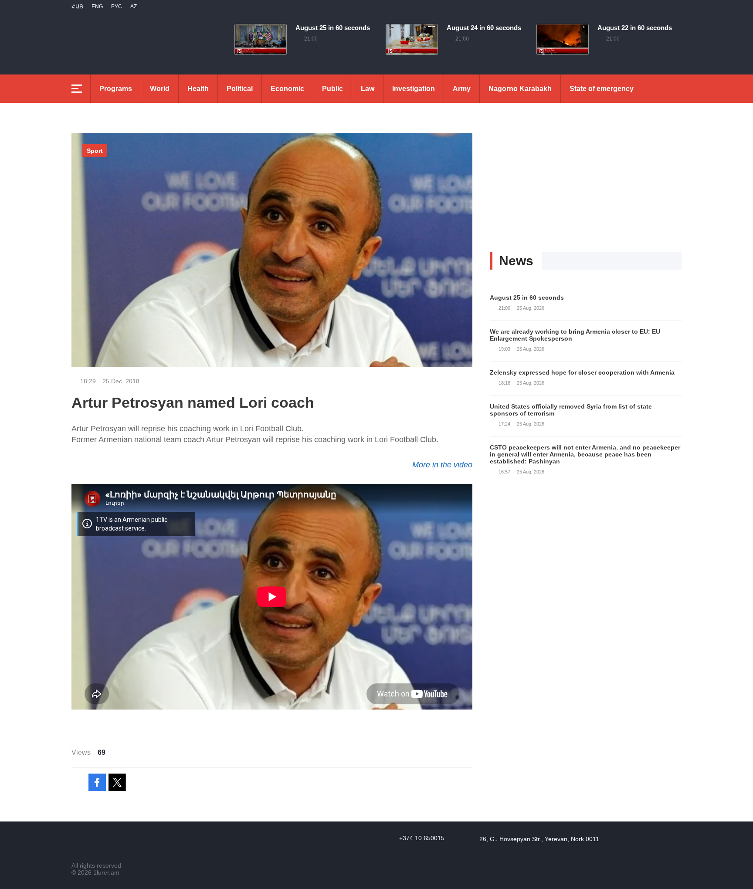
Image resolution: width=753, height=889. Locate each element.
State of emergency (602, 88)
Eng (97, 6)
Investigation (413, 88)
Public (332, 88)
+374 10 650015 (421, 838)
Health (198, 88)
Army (462, 88)
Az (133, 6)
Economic (287, 88)
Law (367, 88)
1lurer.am (106, 872)
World (160, 88)
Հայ (77, 6)
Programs (115, 88)
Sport (95, 150)
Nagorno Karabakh (520, 88)
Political (240, 88)
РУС (116, 6)
